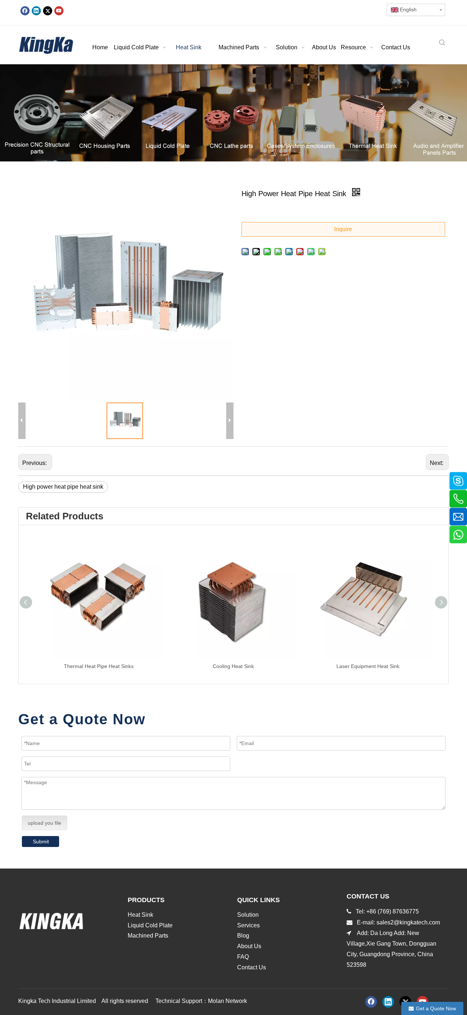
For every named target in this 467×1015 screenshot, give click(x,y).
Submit (41, 841)
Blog (243, 935)
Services (248, 925)
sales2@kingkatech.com (409, 922)
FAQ (243, 957)
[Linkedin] (36, 10)
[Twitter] (47, 10)
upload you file (44, 823)
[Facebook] (25, 10)
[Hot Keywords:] (442, 43)
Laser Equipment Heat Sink (368, 666)
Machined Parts (148, 935)
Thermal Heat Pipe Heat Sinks (99, 666)
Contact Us (251, 967)
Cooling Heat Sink (233, 666)
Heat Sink (140, 915)
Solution (248, 915)
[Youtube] (58, 10)
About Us (249, 946)
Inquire (343, 229)
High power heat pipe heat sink (63, 487)
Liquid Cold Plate (150, 925)
